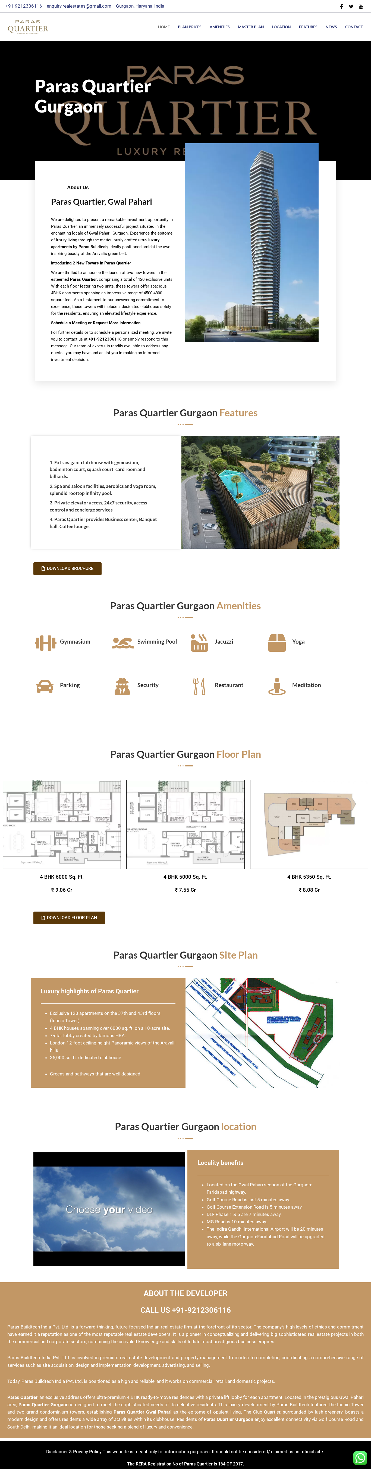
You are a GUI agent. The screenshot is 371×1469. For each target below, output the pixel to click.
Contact (354, 26)
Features (308, 26)
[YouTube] (361, 6)
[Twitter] (351, 6)
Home (164, 26)
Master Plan (251, 26)
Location (281, 26)
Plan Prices (190, 26)
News (331, 26)
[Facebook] (341, 6)
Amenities (220, 26)
